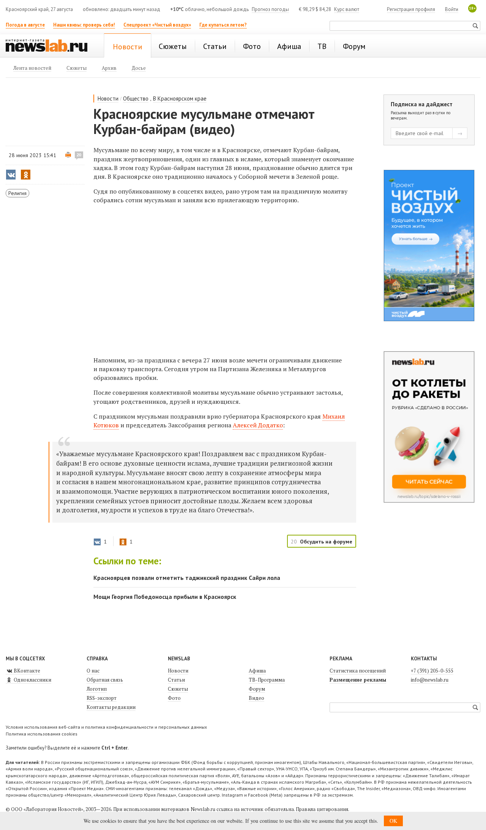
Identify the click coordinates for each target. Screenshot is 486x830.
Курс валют (346, 9)
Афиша (257, 670)
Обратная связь (105, 679)
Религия (17, 193)
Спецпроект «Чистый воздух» (157, 25)
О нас (93, 670)
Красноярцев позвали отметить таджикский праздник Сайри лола (186, 577)
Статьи (176, 679)
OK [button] (393, 820)
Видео (256, 698)
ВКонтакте (26, 670)
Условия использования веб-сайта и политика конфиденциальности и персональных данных (106, 727)
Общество (135, 98)
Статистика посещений (358, 670)
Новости (108, 98)
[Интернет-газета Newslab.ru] (50, 46)
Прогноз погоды (270, 9)
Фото (174, 698)
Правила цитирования (322, 809)
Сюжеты (178, 688)
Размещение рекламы (358, 679)
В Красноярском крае (180, 98)
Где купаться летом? (223, 25)
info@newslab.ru (429, 679)
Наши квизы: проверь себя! (84, 25)
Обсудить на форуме (326, 541)
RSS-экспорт (102, 698)
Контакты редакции (111, 707)
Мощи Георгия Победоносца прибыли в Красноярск (164, 596)
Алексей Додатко (258, 425)
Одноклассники (32, 679)
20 (79, 155)
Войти (451, 9)
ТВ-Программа (267, 679)
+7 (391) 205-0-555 (432, 670)
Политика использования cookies (41, 734)
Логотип (97, 688)
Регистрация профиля (411, 9)
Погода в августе (25, 25)
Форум (257, 688)
